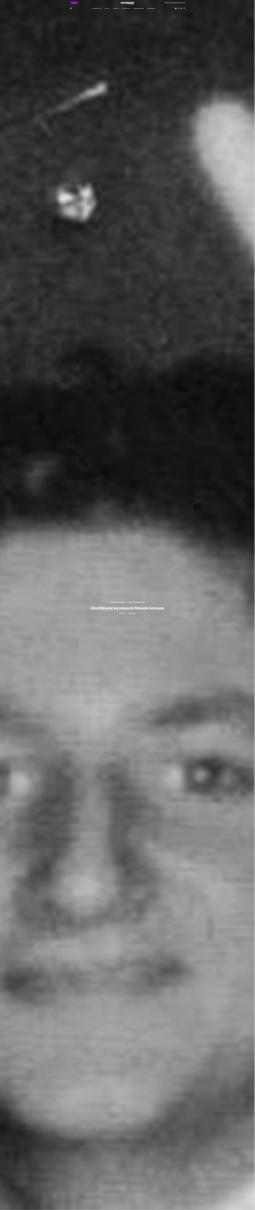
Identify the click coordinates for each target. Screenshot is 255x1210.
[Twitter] (178, 8)
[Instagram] (181, 8)
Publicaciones (126, 8)
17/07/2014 (122, 613)
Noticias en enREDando (135, 602)
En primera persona (138, 8)
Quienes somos (151, 8)
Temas (106, 8)
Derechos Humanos (118, 602)
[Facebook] (176, 8)
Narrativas (116, 8)
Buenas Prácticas (97, 8)
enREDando (132, 613)
